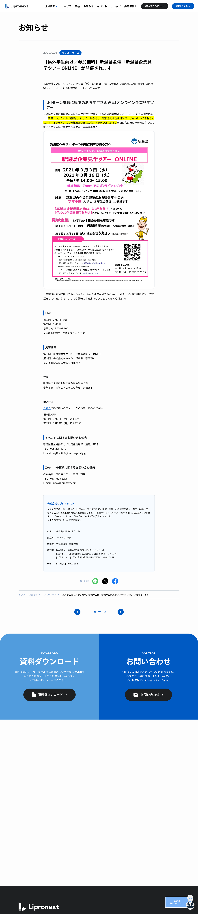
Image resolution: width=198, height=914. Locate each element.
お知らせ (33, 594)
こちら (47, 408)
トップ (22, 594)
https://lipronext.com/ (67, 563)
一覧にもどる (99, 612)
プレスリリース (48, 594)
